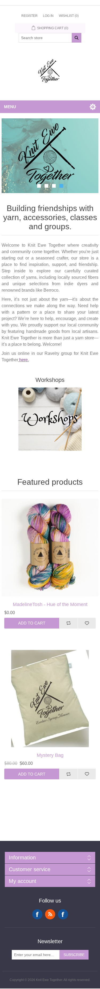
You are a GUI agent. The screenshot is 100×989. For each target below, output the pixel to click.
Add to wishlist (87, 613)
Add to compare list (68, 613)
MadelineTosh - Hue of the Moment (50, 594)
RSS (50, 905)
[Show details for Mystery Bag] (50, 689)
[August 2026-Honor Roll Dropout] (50, 538)
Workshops (50, 370)
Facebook (37, 905)
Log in (48, 16)
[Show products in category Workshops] (50, 409)
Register (29, 16)
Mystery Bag (50, 745)
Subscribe (74, 945)
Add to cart (31, 613)
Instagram (63, 905)
